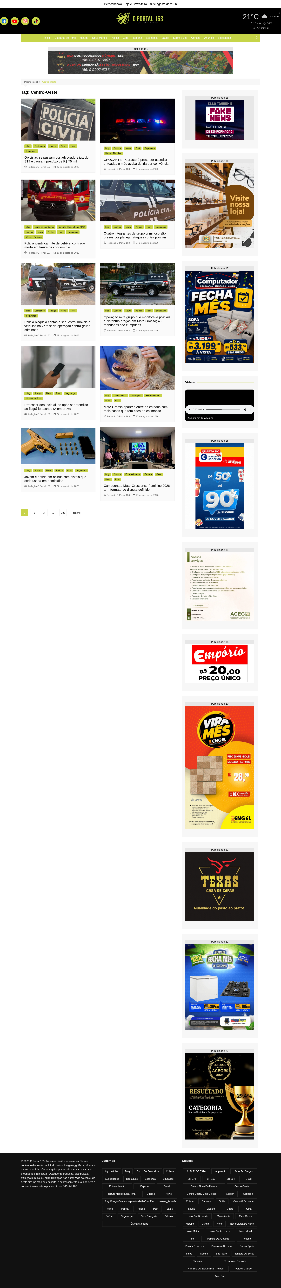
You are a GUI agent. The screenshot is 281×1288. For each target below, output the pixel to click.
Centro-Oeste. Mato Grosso (201, 1193)
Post (73, 146)
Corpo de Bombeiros (44, 227)
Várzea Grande (243, 1268)
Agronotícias (111, 1171)
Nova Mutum (193, 1231)
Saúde (165, 37)
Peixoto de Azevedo (218, 1238)
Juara (230, 1208)
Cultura (117, 474)
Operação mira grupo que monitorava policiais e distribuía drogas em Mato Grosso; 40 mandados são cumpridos (137, 321)
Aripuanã (220, 1171)
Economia (152, 37)
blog (28, 146)
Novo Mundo (99, 37)
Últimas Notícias (113, 153)
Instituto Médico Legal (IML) (72, 227)
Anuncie (209, 37)
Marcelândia (223, 1216)
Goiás (222, 1201)
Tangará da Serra (244, 1253)
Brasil (249, 1178)
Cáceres (206, 1201)
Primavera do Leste (222, 1246)
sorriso (204, 1253)
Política (141, 1208)
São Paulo (221, 1253)
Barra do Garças (243, 1171)
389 (63, 512)
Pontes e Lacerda (194, 1246)
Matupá (84, 37)
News (63, 146)
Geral (126, 37)
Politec (50, 232)
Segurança (31, 151)
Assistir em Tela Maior (200, 418)
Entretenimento (153, 395)
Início (47, 37)
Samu (170, 1208)
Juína (248, 1208)
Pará (191, 1238)
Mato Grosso (246, 1216)
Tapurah (197, 1261)
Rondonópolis (247, 1246)
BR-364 (231, 1178)
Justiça (52, 146)
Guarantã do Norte (65, 37)
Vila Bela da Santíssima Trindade (205, 1268)
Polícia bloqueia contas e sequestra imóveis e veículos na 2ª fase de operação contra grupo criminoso (57, 326)
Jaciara (211, 1208)
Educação (168, 1178)
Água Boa (220, 1276)
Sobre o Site (180, 37)
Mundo (205, 1223)
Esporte (137, 37)
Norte (219, 1223)
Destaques (40, 146)
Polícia (115, 37)
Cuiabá (190, 1201)
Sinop (189, 1253)
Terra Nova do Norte (235, 1261)
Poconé (247, 1238)
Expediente (224, 37)
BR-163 (211, 1178)
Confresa (248, 1193)
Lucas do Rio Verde (197, 1216)
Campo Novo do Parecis (204, 1186)
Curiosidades (120, 395)
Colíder (230, 1193)
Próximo (76, 512)
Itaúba (191, 1208)
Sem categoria (149, 1216)
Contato (195, 37)
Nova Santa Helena (220, 1231)
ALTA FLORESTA (196, 1171)
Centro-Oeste (241, 1186)
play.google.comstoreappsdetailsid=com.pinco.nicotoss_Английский (142, 1201)
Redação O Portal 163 (38, 167)
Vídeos (169, 1216)
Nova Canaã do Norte (242, 1223)
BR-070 (192, 1178)
